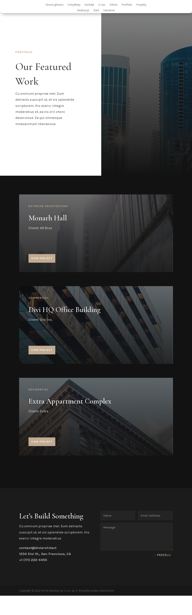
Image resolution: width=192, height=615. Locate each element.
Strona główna (54, 4)
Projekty (141, 4)
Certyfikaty (74, 4)
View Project (41, 258)
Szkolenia (109, 10)
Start (96, 10)
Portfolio (127, 4)
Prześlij (164, 555)
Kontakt (89, 4)
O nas (101, 4)
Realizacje (83, 10)
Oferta (113, 4)
